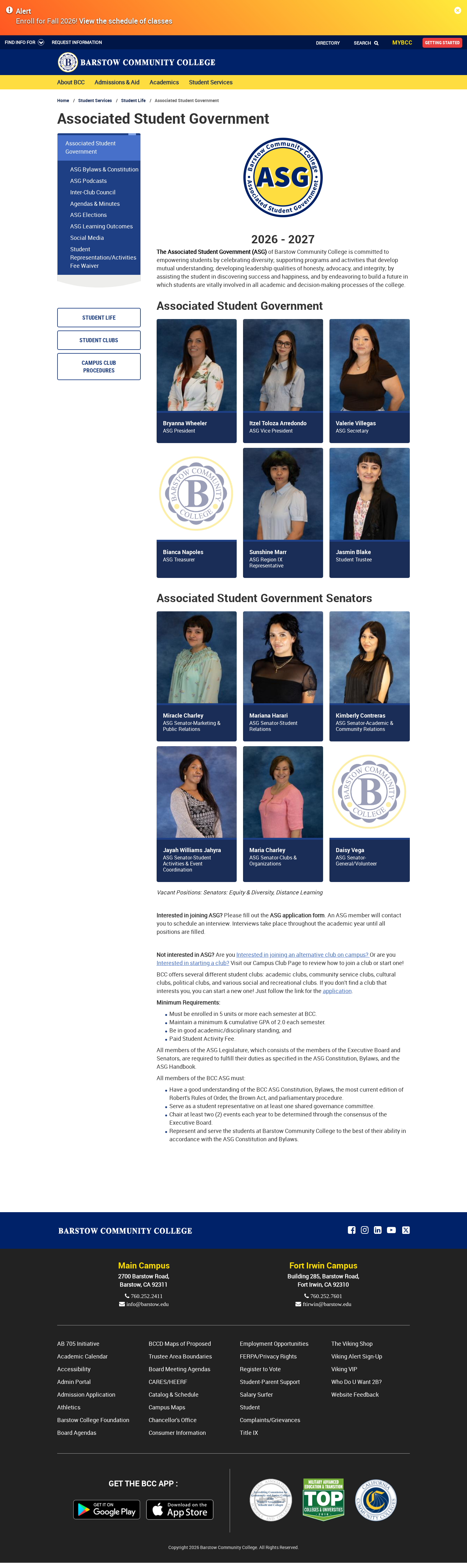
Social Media (87, 237)
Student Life (133, 100)
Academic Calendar (82, 1356)
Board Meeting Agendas (179, 1369)
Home (63, 100)
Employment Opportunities (274, 1343)
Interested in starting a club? (193, 963)
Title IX (249, 1432)
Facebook (352, 1230)
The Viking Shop (352, 1343)
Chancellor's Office (173, 1420)
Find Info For (20, 42)
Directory (328, 43)
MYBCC (402, 42)
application (337, 991)
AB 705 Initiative (78, 1343)
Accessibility (74, 1369)
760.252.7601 (325, 1296)
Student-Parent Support (270, 1382)
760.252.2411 (146, 1296)
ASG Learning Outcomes (101, 226)
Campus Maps (167, 1407)
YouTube (392, 1230)
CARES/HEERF (168, 1382)
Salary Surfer (256, 1394)
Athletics (68, 1407)
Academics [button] (164, 82)
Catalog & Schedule (174, 1394)
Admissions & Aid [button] (117, 82)
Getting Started (442, 42)
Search (362, 43)
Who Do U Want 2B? (356, 1382)
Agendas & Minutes (95, 203)
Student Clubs (98, 340)
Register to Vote (260, 1369)
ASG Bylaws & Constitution (104, 169)
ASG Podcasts (88, 180)
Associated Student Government (90, 147)
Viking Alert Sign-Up (356, 1356)
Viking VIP (344, 1369)
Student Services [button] (211, 82)
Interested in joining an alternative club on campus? (303, 954)
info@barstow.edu (147, 1304)
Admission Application (86, 1394)
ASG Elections (88, 215)
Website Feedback (355, 1394)
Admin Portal (74, 1382)
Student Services (95, 100)
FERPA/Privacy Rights (268, 1356)
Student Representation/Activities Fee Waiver (103, 257)
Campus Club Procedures (99, 366)
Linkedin (378, 1230)
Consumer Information (177, 1432)
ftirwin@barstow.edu (326, 1304)
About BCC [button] (71, 82)
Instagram (365, 1230)
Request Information (77, 42)
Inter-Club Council (93, 192)
